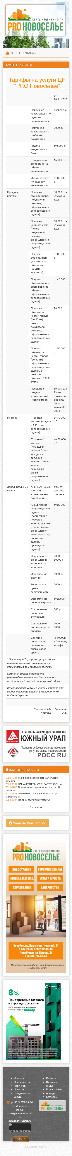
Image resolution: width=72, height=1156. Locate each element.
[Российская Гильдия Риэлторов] (36, 751)
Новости (19, 1089)
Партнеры (20, 1085)
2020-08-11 (12, 799)
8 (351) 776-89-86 (23, 52)
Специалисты (22, 1082)
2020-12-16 (12, 777)
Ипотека (51, 1078)
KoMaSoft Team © (36, 1147)
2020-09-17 (12, 787)
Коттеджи (51, 1096)
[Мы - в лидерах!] (33, 1021)
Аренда (50, 1093)
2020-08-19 (12, 793)
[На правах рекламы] (36, 904)
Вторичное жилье (52, 1083)
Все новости (36, 806)
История (19, 1078)
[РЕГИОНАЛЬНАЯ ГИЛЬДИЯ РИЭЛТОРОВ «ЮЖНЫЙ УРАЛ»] (36, 736)
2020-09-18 (12, 784)
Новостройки (54, 1089)
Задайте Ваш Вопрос (29, 822)
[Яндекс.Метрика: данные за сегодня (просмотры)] (20, 1129)
